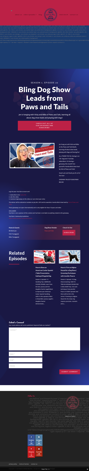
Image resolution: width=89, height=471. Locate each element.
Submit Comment (70, 371)
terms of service (24, 464)
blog (40, 14)
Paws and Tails (49, 231)
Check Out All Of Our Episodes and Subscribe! (44, 125)
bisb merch (64, 14)
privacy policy (13, 464)
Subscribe (23, 195)
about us (18, 14)
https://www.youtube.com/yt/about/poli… (21, 218)
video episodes (29, 14)
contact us (74, 14)
